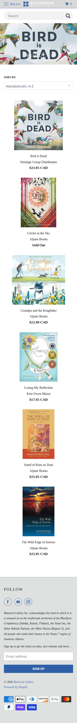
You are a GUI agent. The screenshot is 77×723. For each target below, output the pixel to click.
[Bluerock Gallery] (38, 4)
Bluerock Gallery (23, 681)
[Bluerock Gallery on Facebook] (8, 602)
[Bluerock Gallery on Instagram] (29, 602)
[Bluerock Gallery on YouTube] (19, 602)
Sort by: (10, 77)
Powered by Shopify (16, 687)
